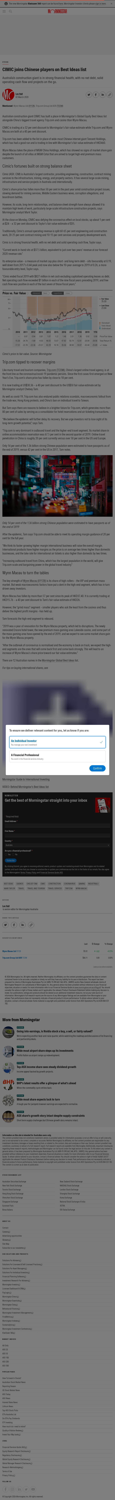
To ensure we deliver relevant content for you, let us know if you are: (49, 730)
